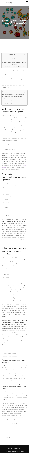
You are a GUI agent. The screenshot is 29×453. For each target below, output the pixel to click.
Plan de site (7, 447)
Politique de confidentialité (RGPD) (14, 448)
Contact (12, 447)
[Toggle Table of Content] (24, 55)
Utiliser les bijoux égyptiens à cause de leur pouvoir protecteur (15, 63)
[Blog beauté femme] (7, 3)
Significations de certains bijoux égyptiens (15, 66)
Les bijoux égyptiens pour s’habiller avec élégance (13, 94)
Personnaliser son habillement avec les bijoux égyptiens (14, 59)
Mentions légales (19, 447)
